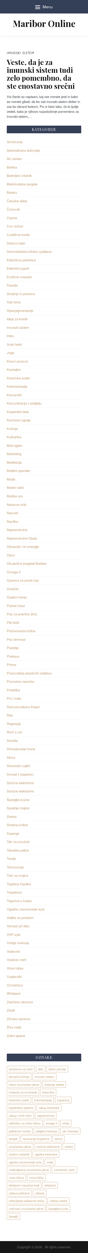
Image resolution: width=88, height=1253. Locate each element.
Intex (10, 335)
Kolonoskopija (17, 386)
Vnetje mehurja (18, 942)
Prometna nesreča (20, 681)
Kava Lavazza (17, 361)
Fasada (12, 285)
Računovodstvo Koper (23, 706)
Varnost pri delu (18, 926)
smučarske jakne (20, 1146)
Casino (12, 217)
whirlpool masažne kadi (24, 1185)
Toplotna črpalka (19, 883)
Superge (13, 833)
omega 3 (51, 1123)
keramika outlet (19, 1100)
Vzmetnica (15, 985)
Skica (11, 757)
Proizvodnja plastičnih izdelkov (29, 673)
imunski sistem (44, 1077)
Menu (48, 6)
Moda (11, 479)
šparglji (13, 1216)
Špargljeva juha (18, 799)
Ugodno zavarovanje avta (25, 909)
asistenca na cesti (21, 1069)
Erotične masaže (19, 276)
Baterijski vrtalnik (19, 175)
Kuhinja (12, 428)
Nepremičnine (17, 529)
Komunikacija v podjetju (24, 403)
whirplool (50, 1185)
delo (40, 1069)
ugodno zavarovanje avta (25, 1162)
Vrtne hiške (15, 968)
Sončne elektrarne (20, 791)
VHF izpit (13, 934)
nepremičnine (45, 1115)
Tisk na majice (17, 875)
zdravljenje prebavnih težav (26, 1201)
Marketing (14, 453)
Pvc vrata (14, 698)
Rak (10, 715)
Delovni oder (16, 243)
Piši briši (13, 622)
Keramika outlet (18, 378)
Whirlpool (13, 993)
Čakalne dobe (17, 200)
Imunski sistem (18, 327)
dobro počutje (57, 1069)
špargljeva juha (58, 1208)
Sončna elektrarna (20, 782)
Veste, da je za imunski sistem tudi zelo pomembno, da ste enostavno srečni (41, 74)
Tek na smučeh (18, 841)
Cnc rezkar (15, 226)
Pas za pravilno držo (22, 614)
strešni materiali (19, 1154)
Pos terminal (16, 639)
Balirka (12, 167)
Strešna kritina (17, 824)
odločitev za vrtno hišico (25, 1123)
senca (59, 1139)
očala (65, 1123)
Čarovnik (13, 209)
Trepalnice (14, 892)
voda (50, 1162)
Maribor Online (44, 23)
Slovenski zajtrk (18, 765)
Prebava (13, 656)
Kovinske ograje (18, 420)
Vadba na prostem (20, 917)
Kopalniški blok (18, 411)
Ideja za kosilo (17, 318)
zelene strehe (58, 1201)
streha (69, 1146)
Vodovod (13, 951)
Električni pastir (18, 268)
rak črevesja (70, 1131)
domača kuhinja (19, 1077)
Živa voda (14, 1027)
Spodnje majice (18, 808)
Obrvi (11, 555)
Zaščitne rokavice (20, 1001)
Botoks (12, 192)
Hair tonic (14, 302)
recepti (13, 1139)
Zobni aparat (16, 1035)
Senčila (12, 740)
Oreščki (13, 588)
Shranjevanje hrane (21, 748)
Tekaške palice (18, 850)
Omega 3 (14, 572)
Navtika (12, 521)
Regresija (14, 723)
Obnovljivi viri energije (23, 546)
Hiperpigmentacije (20, 310)
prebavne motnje (19, 1131)
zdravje (39, 1193)
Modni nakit (15, 487)
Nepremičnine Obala (22, 538)
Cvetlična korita (18, 234)
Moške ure (15, 496)
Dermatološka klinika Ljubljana (29, 251)
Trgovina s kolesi (19, 900)
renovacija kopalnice (36, 1139)
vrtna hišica (16, 1177)
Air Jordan (14, 158)
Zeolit (11, 1010)
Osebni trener (17, 597)
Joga (10, 352)
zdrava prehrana (19, 1193)
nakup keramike (49, 1108)
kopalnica (63, 1100)
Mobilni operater (18, 470)
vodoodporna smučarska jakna (29, 1170)
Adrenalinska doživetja (23, 150)
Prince (11, 664)
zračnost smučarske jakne (26, 1208)
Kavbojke (14, 369)
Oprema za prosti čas (23, 580)
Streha (11, 816)
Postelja (13, 647)
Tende (11, 858)
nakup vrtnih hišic (20, 1115)
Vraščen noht (16, 959)
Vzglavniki (14, 976)
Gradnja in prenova (21, 293)
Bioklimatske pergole (22, 184)
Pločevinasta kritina (21, 630)
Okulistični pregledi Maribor (27, 563)
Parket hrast (16, 605)
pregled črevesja (46, 1131)
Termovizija (15, 867)
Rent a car (14, 732)
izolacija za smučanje (23, 1092)
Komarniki (14, 394)
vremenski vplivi (64, 1170)
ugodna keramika (46, 1154)
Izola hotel (14, 344)
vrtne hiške (36, 1177)
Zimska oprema (18, 1018)
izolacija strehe (54, 1084)
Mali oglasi (14, 445)
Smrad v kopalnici (20, 774)
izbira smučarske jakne (24, 1084)
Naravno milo (16, 504)
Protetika (13, 690)
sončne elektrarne (48, 1146)
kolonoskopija (43, 1100)
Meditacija (14, 462)
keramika (48, 1092)
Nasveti (12, 512)
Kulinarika (14, 436)
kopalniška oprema (21, 1108)
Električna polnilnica (21, 260)
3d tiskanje (15, 141)
